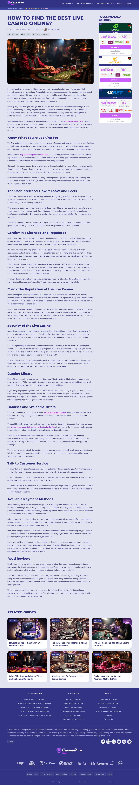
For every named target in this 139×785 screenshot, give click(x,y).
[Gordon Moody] (66, 763)
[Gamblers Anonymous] (31, 763)
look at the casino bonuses (55, 412)
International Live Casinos (73, 719)
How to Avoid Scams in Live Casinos (34, 707)
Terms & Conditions (84, 782)
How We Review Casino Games (108, 711)
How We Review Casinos (108, 703)
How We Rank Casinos (108, 707)
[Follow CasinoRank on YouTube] (119, 741)
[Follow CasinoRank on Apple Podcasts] (129, 741)
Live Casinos (66, 3)
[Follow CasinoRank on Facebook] (103, 741)
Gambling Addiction (73, 715)
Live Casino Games (83, 3)
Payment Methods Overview (73, 711)
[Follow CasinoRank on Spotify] (124, 741)
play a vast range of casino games (34, 154)
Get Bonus (115, 47)
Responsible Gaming (73, 707)
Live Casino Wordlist (73, 699)
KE (10, 742)
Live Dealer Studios (104, 3)
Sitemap (111, 782)
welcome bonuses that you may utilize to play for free (33, 427)
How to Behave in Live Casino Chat (35, 711)
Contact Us (108, 719)
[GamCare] (47, 763)
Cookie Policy (29, 782)
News (129, 3)
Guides (119, 3)
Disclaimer (108, 715)
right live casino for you (73, 121)
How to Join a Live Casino (34, 699)
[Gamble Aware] (96, 763)
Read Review (115, 51)
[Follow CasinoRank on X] (113, 741)
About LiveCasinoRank (108, 699)
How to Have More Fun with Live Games (34, 703)
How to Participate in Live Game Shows (35, 715)
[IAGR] (20, 763)
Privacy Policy (56, 782)
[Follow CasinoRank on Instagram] (108, 741)
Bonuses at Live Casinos (73, 703)
